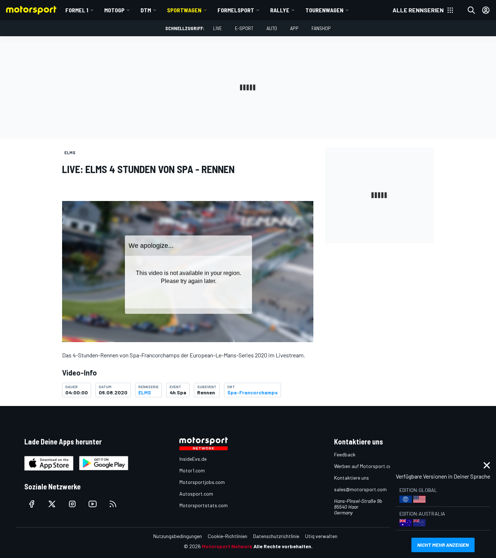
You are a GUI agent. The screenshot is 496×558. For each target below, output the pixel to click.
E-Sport (244, 28)
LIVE (217, 28)
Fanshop (321, 28)
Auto (272, 28)
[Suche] (471, 10)
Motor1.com (192, 470)
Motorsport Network (227, 546)
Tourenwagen (324, 10)
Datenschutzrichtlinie (276, 536)
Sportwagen (184, 10)
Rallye (279, 10)
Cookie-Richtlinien (227, 536)
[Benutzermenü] (486, 10)
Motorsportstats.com (203, 505)
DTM (146, 10)
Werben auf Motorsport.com (365, 466)
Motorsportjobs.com (202, 482)
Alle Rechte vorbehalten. (283, 546)
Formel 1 (76, 10)
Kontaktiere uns (351, 478)
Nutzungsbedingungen (177, 536)
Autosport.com (196, 494)
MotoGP (114, 10)
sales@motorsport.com (360, 489)
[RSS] (113, 504)
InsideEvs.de (193, 459)
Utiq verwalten (321, 536)
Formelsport (235, 10)
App (294, 28)
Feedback (344, 454)
